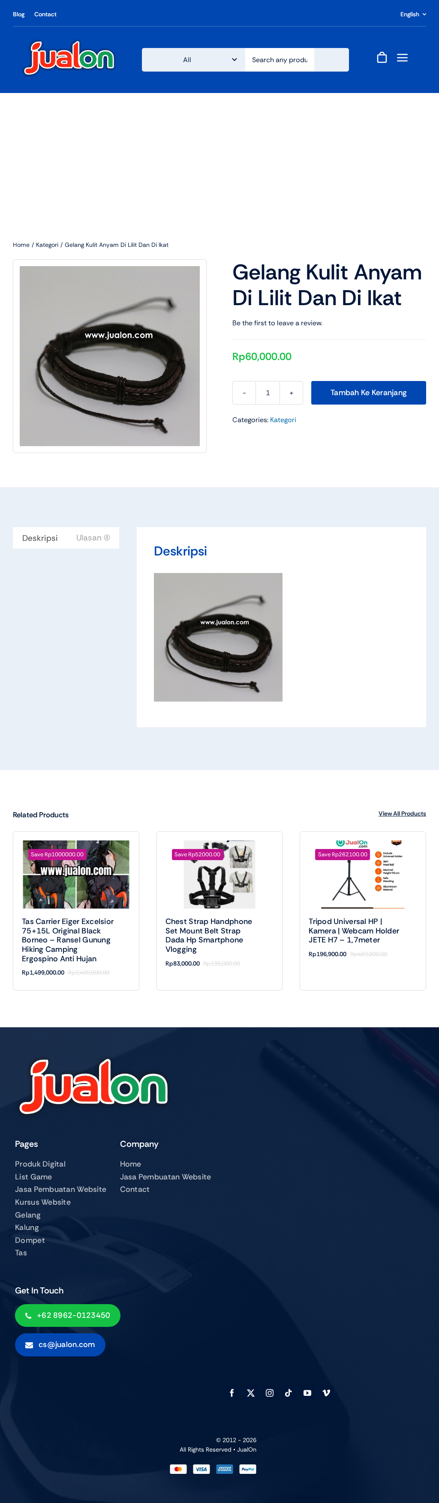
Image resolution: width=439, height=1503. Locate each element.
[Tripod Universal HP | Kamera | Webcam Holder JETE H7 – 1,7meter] (363, 874)
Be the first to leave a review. (277, 322)
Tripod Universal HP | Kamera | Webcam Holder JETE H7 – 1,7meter (354, 930)
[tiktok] (288, 1393)
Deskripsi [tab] (40, 538)
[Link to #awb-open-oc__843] (402, 57)
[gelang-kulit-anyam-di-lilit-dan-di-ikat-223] (110, 356)
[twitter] (251, 1393)
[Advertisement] (219, 157)
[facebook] (232, 1393)
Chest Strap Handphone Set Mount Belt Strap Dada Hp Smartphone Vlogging (209, 935)
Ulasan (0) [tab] (93, 537)
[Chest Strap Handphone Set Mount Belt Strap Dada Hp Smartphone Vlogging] (219, 874)
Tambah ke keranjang (369, 392)
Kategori (283, 419)
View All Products (402, 813)
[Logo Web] (69, 42)
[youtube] (307, 1393)
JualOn (246, 1449)
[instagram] (269, 1393)
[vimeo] (326, 1393)
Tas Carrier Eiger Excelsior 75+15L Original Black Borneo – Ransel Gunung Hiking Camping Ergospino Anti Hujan (68, 939)
